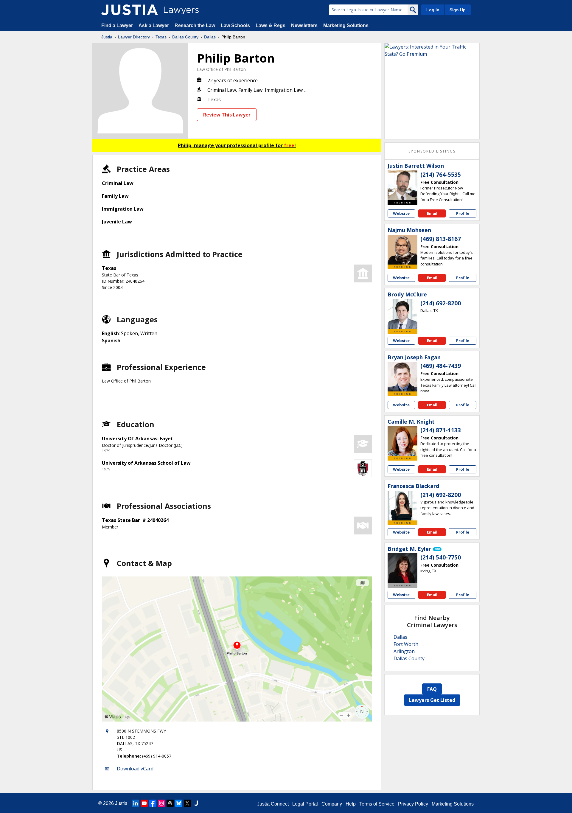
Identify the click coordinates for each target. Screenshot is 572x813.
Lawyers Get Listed (432, 700)
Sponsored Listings (432, 151)
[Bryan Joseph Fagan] (402, 376)
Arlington (404, 651)
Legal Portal (305, 803)
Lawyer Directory (134, 37)
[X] (187, 803)
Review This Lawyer (227, 114)
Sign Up (458, 9)
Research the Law (195, 25)
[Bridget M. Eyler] (402, 568)
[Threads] (170, 803)
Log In (432, 9)
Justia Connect (273, 803)
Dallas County (185, 37)
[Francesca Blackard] (402, 505)
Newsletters (304, 25)
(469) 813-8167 (440, 239)
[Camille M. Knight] (402, 441)
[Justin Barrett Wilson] (402, 185)
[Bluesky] (178, 803)
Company (331, 803)
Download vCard (135, 768)
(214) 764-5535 (440, 174)
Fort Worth (406, 644)
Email (432, 213)
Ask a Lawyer (154, 25)
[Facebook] (152, 803)
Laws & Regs (270, 25)
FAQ (432, 689)
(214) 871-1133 (440, 430)
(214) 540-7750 (440, 557)
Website (401, 213)
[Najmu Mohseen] (402, 250)
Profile (462, 213)
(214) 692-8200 (440, 303)
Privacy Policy (413, 803)
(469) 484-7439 (440, 366)
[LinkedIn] (135, 803)
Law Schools (235, 25)
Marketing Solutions (346, 25)
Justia (106, 37)
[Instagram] (161, 803)
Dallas (210, 37)
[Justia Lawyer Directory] (129, 9)
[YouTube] (144, 803)
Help (351, 803)
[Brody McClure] (402, 314)
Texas (161, 37)
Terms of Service (376, 803)
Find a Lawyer (117, 25)
